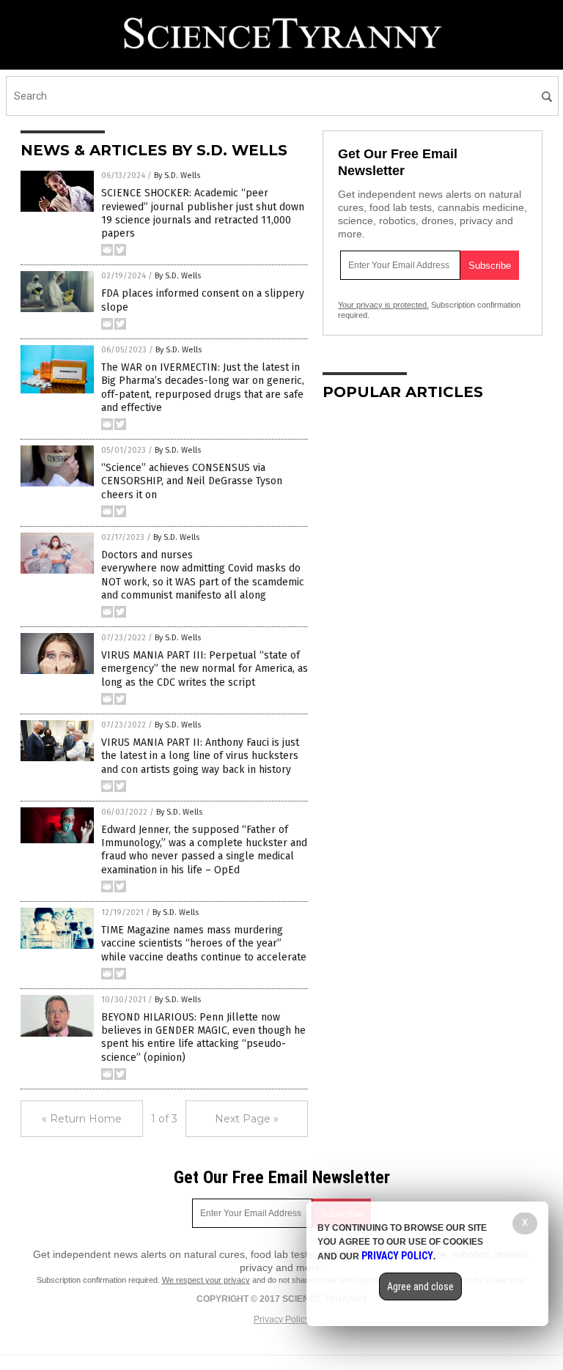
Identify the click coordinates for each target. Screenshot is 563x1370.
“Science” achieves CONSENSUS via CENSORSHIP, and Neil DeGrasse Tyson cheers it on (191, 481)
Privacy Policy (281, 1319)
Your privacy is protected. (383, 304)
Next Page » (247, 1118)
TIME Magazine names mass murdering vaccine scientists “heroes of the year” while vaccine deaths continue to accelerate (203, 943)
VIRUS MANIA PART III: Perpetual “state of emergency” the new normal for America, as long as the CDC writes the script (204, 668)
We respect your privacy (206, 1279)
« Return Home (82, 1118)
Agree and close (420, 1286)
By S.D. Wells (177, 175)
